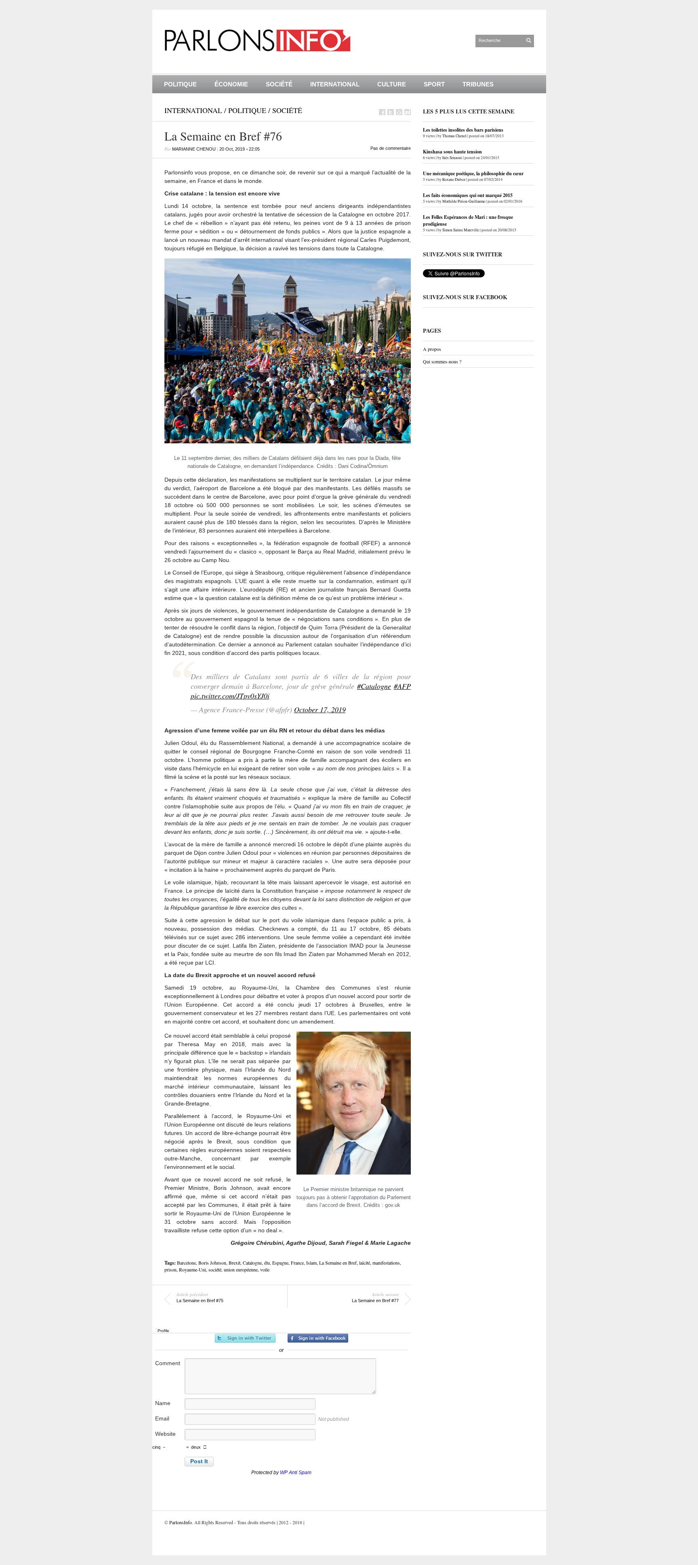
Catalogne (252, 1262)
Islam (311, 1262)
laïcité (364, 1262)
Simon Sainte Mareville (460, 230)
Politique (180, 84)
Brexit (234, 1262)
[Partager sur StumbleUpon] (407, 112)
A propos (432, 349)
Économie (231, 84)
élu (267, 1262)
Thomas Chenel (454, 135)
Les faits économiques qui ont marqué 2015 (468, 195)
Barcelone (186, 1262)
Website (165, 1434)
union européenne (241, 1269)
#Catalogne (374, 686)
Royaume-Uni (192, 1269)
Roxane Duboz (453, 179)
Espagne (280, 1262)
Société (279, 84)
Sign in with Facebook (318, 1338)
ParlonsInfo (180, 1522)
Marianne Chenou (194, 149)
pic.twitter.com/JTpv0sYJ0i (230, 696)
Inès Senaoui (452, 157)
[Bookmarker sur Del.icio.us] (399, 112)
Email (162, 1418)
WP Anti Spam (295, 1472)
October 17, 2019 (320, 709)
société (214, 1269)
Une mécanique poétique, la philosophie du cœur (473, 173)
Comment (167, 1363)
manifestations (386, 1262)
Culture (391, 84)
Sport (434, 84)
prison (170, 1269)
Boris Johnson (212, 1262)
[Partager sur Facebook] (382, 112)
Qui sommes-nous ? (442, 361)
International (335, 84)
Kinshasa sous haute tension (452, 151)
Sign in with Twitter (245, 1338)
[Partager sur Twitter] (390, 112)
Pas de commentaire (390, 148)
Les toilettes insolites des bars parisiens (463, 129)
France (297, 1262)
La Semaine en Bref (338, 1262)
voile (264, 1269)
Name (162, 1403)
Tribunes (478, 84)
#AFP (402, 686)
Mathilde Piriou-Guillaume (463, 201)
